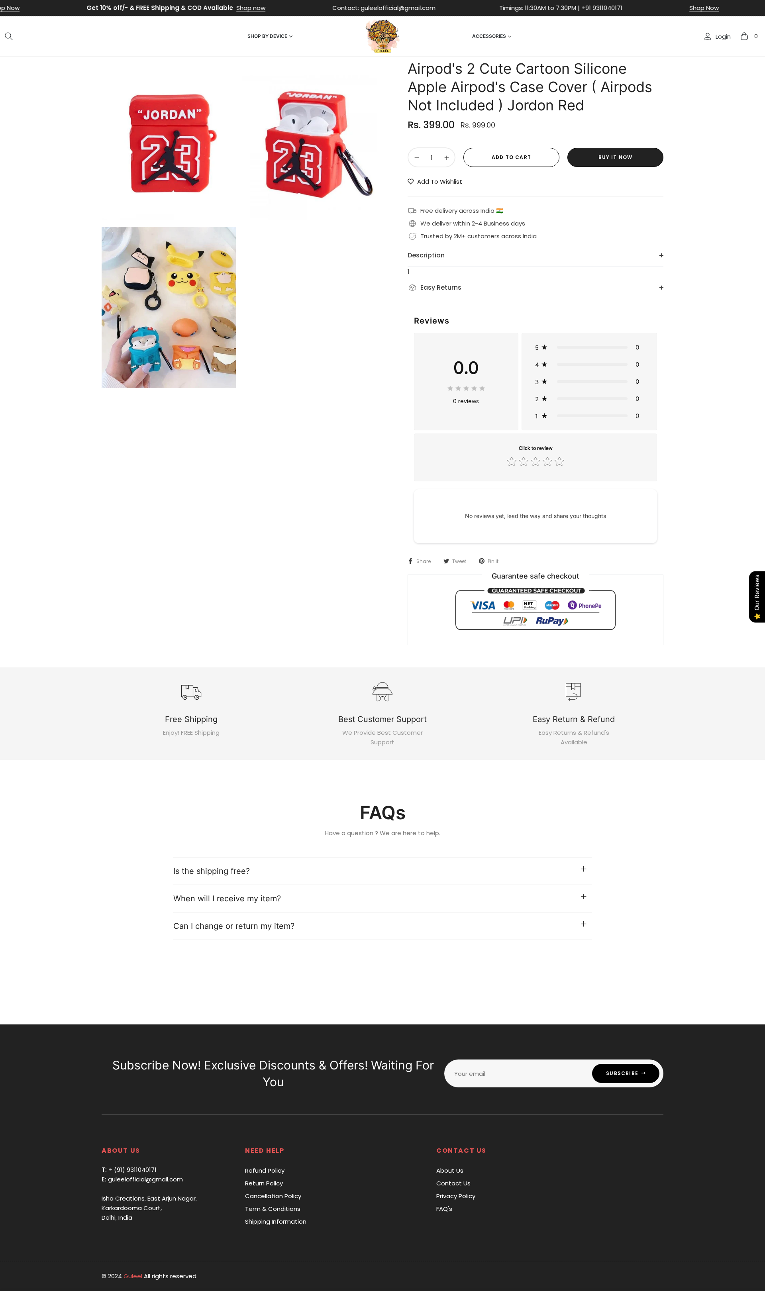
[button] (9, 36)
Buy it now (615, 157)
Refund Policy (264, 1170)
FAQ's (444, 1209)
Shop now (187, 8)
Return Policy (264, 1183)
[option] (168, 139)
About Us (449, 1170)
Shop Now (641, 8)
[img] (466, 387)
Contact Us (453, 1183)
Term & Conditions (272, 1209)
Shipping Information (275, 1221)
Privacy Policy (455, 1196)
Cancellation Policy (273, 1196)
